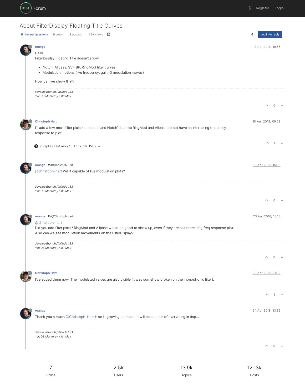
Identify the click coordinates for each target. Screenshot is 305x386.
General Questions (36, 34)
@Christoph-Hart (80, 317)
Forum (40, 8)
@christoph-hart (48, 171)
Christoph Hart (46, 121)
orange (40, 47)
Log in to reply (270, 34)
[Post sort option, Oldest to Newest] (252, 34)
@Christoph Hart (62, 165)
